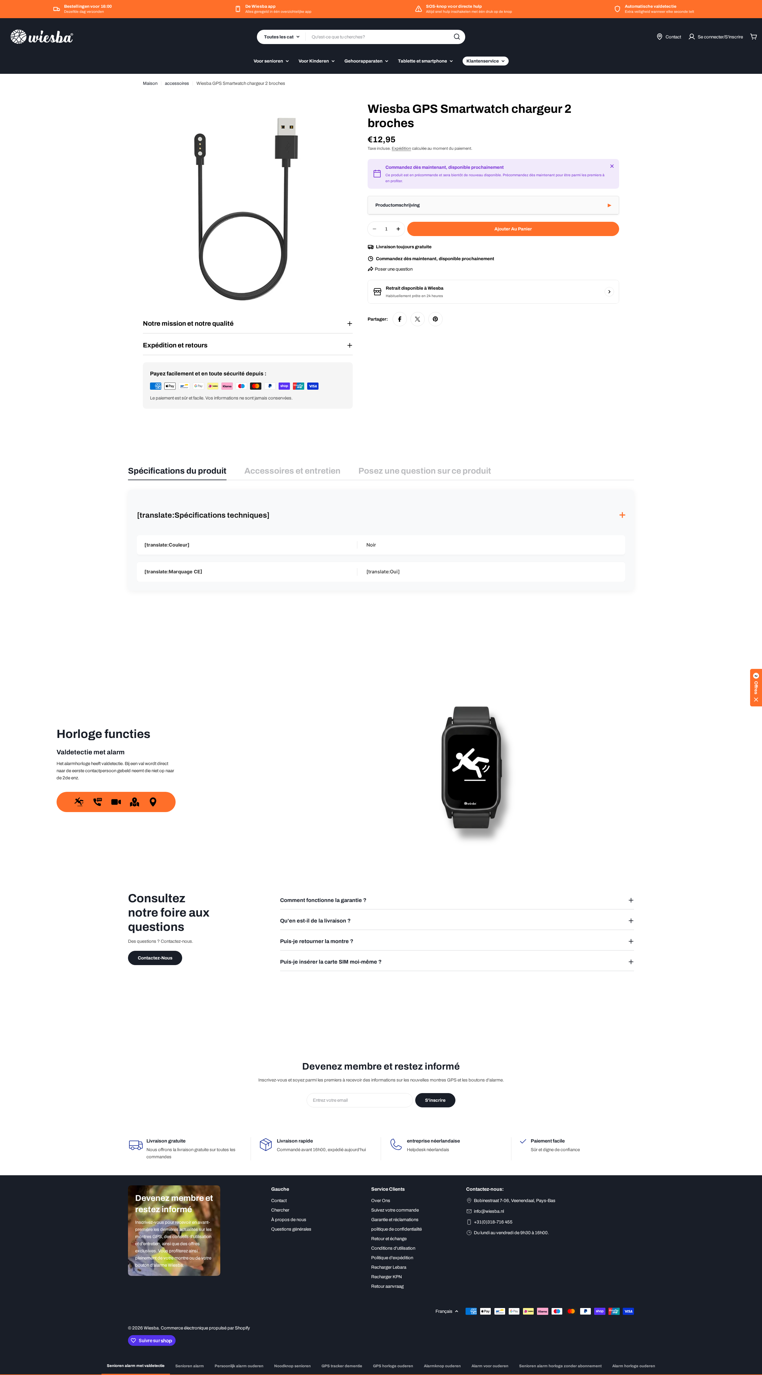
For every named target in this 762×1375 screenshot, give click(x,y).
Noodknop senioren (292, 1366)
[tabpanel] (381, 540)
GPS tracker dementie (341, 1366)
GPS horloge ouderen (393, 1366)
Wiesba (151, 1328)
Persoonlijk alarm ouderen (239, 1366)
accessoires (177, 83)
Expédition (401, 148)
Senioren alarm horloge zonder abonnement (560, 1366)
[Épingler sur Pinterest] (435, 319)
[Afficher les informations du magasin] (609, 291)
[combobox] (361, 36)
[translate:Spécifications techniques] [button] (381, 515)
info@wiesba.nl (489, 1211)
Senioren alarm (189, 1366)
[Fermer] (612, 166)
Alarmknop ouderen (442, 1366)
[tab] (177, 472)
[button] (493, 205)
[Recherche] (456, 36)
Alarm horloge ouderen (633, 1366)
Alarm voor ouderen (489, 1366)
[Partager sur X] (417, 319)
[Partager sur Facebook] (400, 319)
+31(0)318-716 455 (493, 1222)
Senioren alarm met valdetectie (136, 1366)
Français (443, 1311)
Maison (150, 83)
